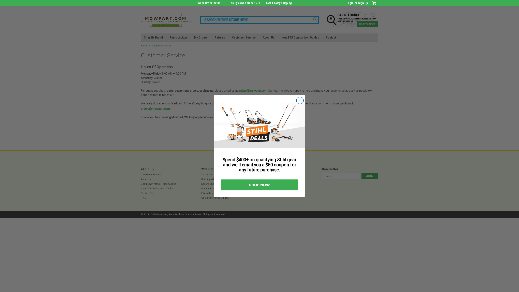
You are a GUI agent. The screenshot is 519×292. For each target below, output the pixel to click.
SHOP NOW (259, 184)
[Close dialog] (299, 100)
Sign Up (363, 3)
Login (350, 3)
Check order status (208, 3)
